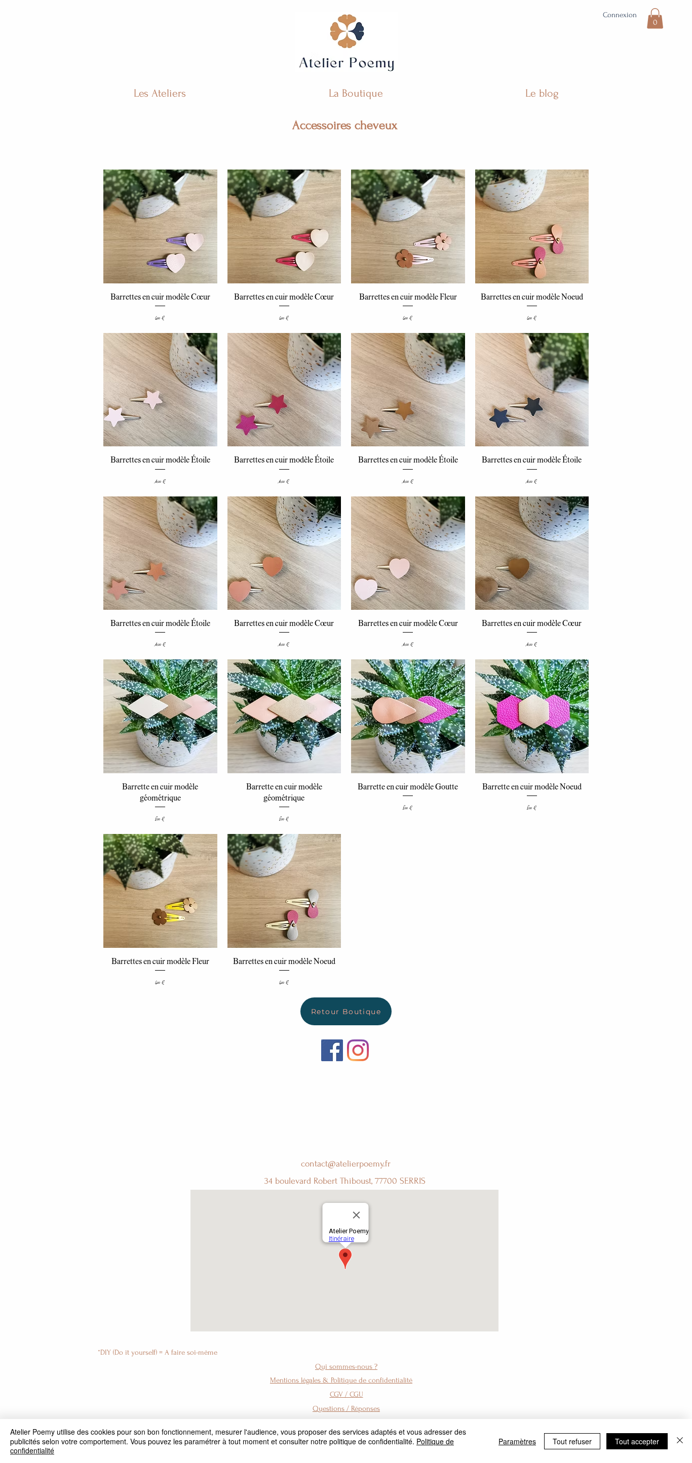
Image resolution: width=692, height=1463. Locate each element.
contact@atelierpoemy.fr (346, 1163)
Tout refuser (572, 1441)
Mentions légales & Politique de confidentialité (341, 1380)
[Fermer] (680, 1441)
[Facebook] (332, 1050)
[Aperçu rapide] (160, 226)
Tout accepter (637, 1441)
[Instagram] (358, 1050)
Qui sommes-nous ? (346, 1366)
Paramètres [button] (517, 1441)
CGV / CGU (346, 1394)
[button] (655, 18)
